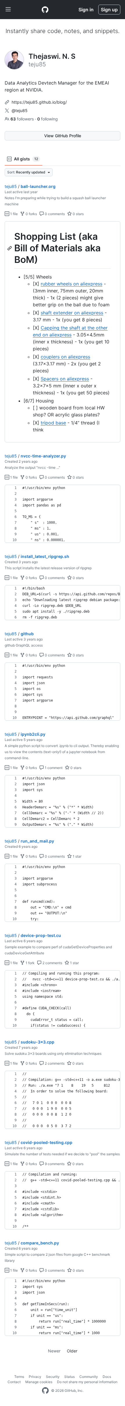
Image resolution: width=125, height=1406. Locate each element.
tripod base (53, 423)
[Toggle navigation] (8, 9)
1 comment (53, 768)
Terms (19, 1376)
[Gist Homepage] (45, 9)
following (47, 118)
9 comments (54, 1164)
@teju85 (20, 110)
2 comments (52, 963)
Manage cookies (38, 1382)
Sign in (86, 9)
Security (53, 1376)
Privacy (35, 1376)
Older (72, 1350)
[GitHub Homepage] (45, 1390)
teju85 (11, 186)
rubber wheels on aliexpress (71, 284)
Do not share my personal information (87, 1382)
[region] (62, 331)
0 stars (78, 214)
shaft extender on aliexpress (72, 313)
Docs (107, 1376)
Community (88, 1376)
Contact (14, 1382)
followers (22, 118)
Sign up (109, 9)
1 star (76, 856)
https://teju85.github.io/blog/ (39, 102)
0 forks (31, 214)
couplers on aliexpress (65, 357)
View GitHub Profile (62, 135)
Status (69, 1376)
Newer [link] (54, 1350)
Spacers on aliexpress (65, 379)
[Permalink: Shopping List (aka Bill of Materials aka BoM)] (10, 248)
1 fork (30, 963)
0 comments (54, 214)
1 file (13, 214)
